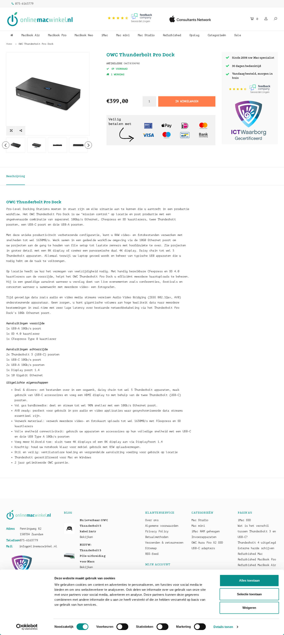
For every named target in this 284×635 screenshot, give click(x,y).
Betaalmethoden (156, 537)
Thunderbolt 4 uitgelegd (257, 542)
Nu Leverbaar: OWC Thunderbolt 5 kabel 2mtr (94, 526)
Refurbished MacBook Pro (257, 559)
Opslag (194, 35)
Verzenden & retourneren (164, 542)
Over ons (151, 520)
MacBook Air (30, 35)
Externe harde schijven (256, 548)
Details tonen (223, 627)
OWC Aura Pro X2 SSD (207, 542)
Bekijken (86, 537)
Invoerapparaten (203, 537)
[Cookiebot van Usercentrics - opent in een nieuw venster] (27, 627)
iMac (104, 35)
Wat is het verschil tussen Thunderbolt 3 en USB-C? (257, 531)
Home (9, 43)
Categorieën (217, 35)
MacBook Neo (84, 35)
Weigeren (249, 607)
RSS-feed (151, 553)
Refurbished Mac (250, 553)
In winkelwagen (186, 101)
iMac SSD (244, 520)
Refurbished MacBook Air (257, 565)
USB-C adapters (203, 548)
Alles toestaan (249, 580)
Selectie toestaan (249, 594)
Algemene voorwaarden (161, 525)
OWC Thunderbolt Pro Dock (36, 43)
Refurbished (172, 35)
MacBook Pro (57, 35)
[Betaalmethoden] (148, 125)
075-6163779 (24, 3)
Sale (237, 35)
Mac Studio (146, 35)
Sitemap (151, 548)
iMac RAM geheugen (205, 531)
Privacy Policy (156, 531)
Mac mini (123, 35)
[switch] (122, 626)
